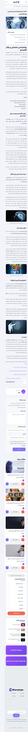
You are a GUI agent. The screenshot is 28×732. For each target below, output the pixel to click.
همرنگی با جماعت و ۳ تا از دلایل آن (20, 367)
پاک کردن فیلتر (16, 613)
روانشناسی (17, 378)
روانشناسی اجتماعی (10, 378)
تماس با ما (22, 693)
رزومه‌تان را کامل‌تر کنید (16, 650)
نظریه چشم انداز (22, 40)
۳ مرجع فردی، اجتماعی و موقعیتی (20, 374)
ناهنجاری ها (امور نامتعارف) (20, 42)
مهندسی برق (15, 598)
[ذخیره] (7, 483)
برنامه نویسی (15, 594)
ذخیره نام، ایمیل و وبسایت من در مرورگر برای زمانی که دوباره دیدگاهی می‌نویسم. (18, 443)
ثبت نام (16, 715)
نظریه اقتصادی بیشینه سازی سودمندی (17, 34)
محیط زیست (15, 591)
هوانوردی (15, 605)
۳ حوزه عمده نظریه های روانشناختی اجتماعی (18, 371)
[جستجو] (6, 2)
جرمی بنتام (24, 127)
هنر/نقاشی (15, 601)
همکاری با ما (22, 696)
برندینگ (13, 696)
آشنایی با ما (13, 693)
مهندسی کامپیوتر (15, 583)
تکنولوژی (15, 608)
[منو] (26, 2)
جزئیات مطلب (15, 484)
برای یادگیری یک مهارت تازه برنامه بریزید (16, 661)
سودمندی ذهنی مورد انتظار (20, 37)
